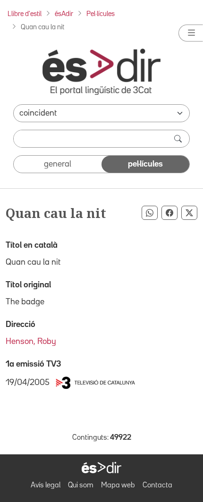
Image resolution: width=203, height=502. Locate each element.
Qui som (80, 485)
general (57, 164)
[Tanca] (190, 33)
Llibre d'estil (25, 14)
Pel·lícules (100, 14)
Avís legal (45, 485)
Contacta (157, 485)
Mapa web (118, 485)
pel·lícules (145, 164)
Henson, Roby (31, 341)
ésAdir (64, 14)
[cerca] (179, 139)
